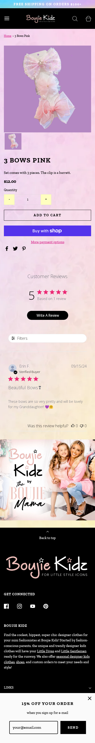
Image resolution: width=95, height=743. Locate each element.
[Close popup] (89, 698)
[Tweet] (16, 248)
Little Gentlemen (73, 651)
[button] (13, 141)
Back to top (47, 538)
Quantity (10, 190)
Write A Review (48, 315)
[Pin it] (24, 248)
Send (73, 728)
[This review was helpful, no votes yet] (73, 425)
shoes (20, 662)
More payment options (47, 242)
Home (7, 36)
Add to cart (47, 215)
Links (9, 688)
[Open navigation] (6, 18)
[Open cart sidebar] (88, 18)
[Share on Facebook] (7, 248)
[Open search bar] (75, 18)
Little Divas (45, 651)
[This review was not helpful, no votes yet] (81, 425)
